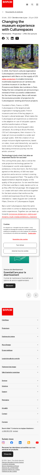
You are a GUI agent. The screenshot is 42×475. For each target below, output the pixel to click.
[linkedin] (12, 38)
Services (4, 380)
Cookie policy (32, 233)
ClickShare (5, 320)
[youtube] (37, 442)
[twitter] (7, 38)
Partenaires (5, 400)
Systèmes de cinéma (8, 336)
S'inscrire (7, 454)
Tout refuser (20, 245)
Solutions (5, 386)
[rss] (28, 442)
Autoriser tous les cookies (20, 251)
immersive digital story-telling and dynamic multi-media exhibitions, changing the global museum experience (19, 217)
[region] (20, 237)
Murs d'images (6, 345)
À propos (5, 422)
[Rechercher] (32, 4)
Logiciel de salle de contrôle (11, 358)
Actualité (5, 408)
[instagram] (3, 442)
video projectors (9, 79)
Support (4, 392)
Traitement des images (9, 367)
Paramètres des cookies (20, 239)
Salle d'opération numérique (11, 372)
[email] (17, 38)
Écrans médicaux (7, 350)
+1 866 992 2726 (10, 431)
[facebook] (3, 38)
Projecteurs (5, 328)
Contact (4, 414)
